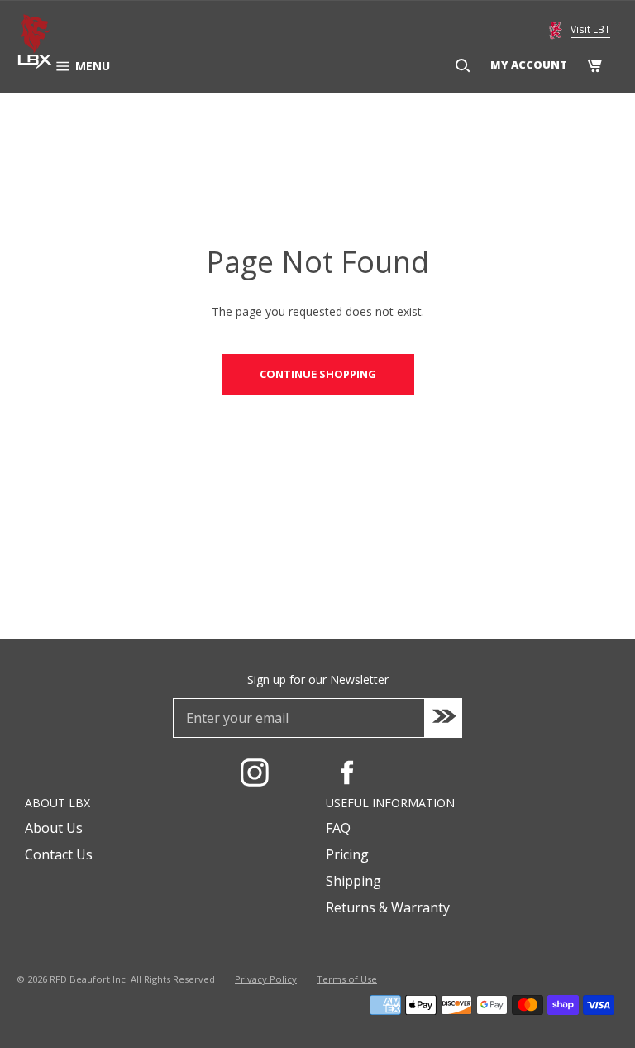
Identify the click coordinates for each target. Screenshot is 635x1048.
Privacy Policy (266, 979)
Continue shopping (318, 373)
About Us (54, 828)
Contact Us (59, 854)
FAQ (338, 828)
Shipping (353, 881)
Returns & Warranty (388, 907)
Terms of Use (347, 979)
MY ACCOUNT (528, 64)
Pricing (347, 854)
